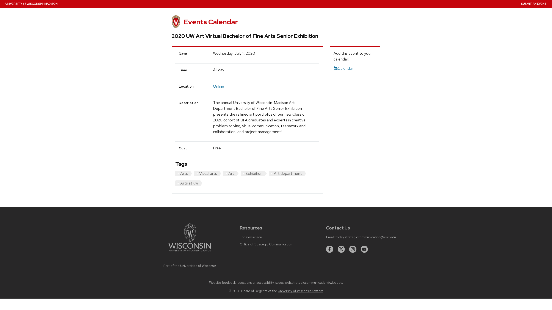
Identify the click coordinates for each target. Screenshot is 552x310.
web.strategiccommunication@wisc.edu (313, 283)
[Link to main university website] (189, 252)
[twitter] (341, 249)
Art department (288, 173)
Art (231, 173)
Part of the (189, 266)
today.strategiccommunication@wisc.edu (366, 237)
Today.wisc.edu (251, 237)
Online (218, 86)
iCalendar (345, 68)
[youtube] (364, 249)
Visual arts (208, 173)
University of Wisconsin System (300, 291)
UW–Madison (31, 4)
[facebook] (329, 249)
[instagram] (352, 249)
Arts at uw (189, 183)
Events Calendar (211, 21)
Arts (184, 173)
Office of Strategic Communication (266, 244)
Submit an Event (534, 4)
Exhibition (254, 173)
